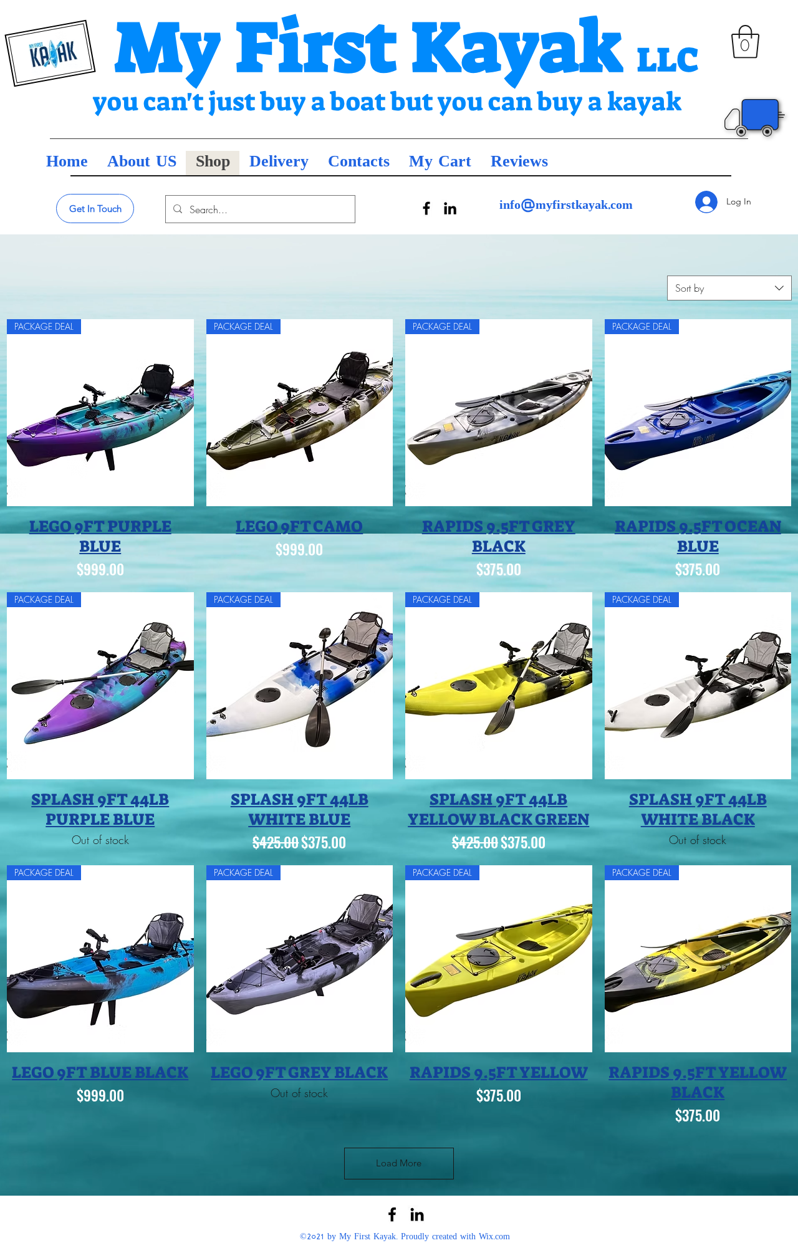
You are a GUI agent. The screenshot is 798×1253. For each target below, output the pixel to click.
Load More (398, 1163)
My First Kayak (376, 47)
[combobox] (729, 288)
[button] (745, 42)
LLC (668, 60)
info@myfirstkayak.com (566, 206)
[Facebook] (426, 208)
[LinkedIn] (450, 208)
